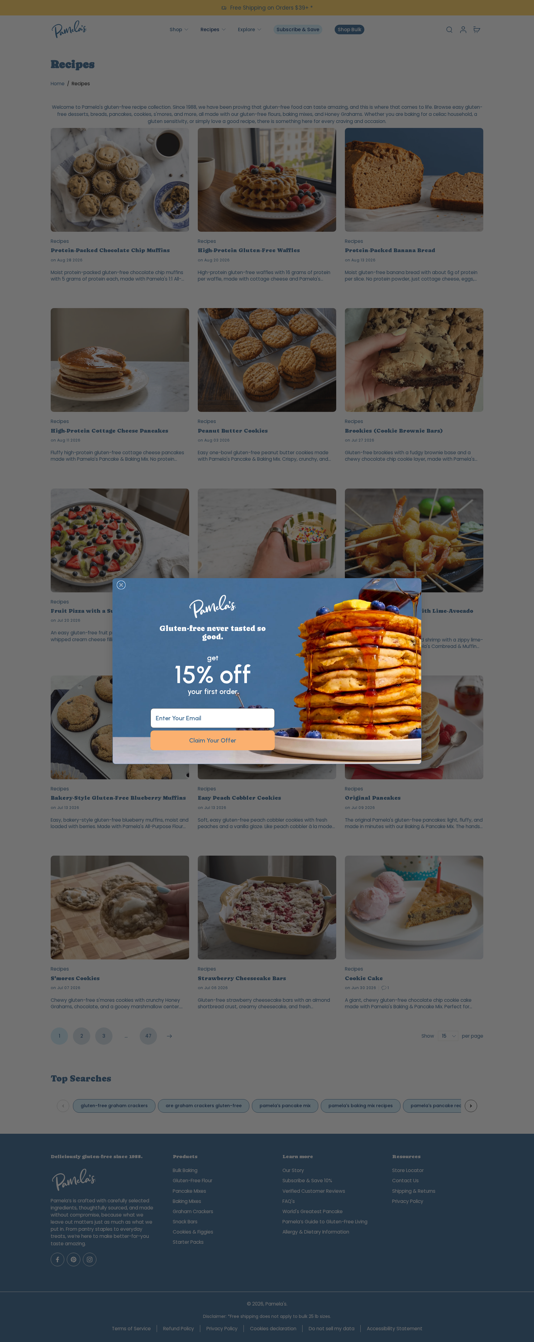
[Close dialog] (121, 585)
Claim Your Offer (212, 740)
